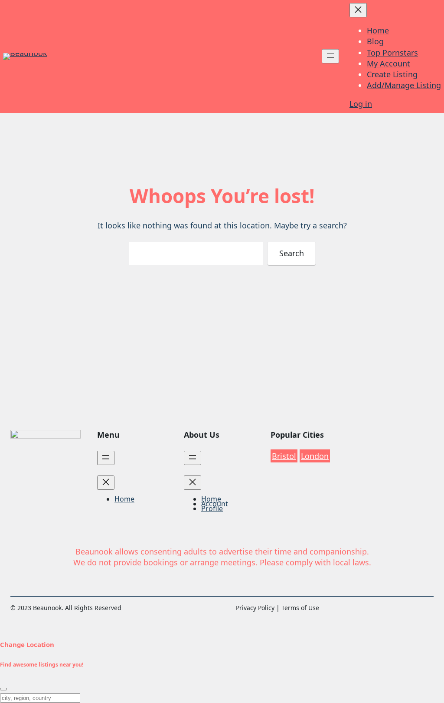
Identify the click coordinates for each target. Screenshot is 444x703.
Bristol (284, 456)
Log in (360, 104)
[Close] (3, 689)
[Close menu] (358, 10)
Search (291, 253)
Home (378, 30)
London (315, 456)
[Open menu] (330, 56)
